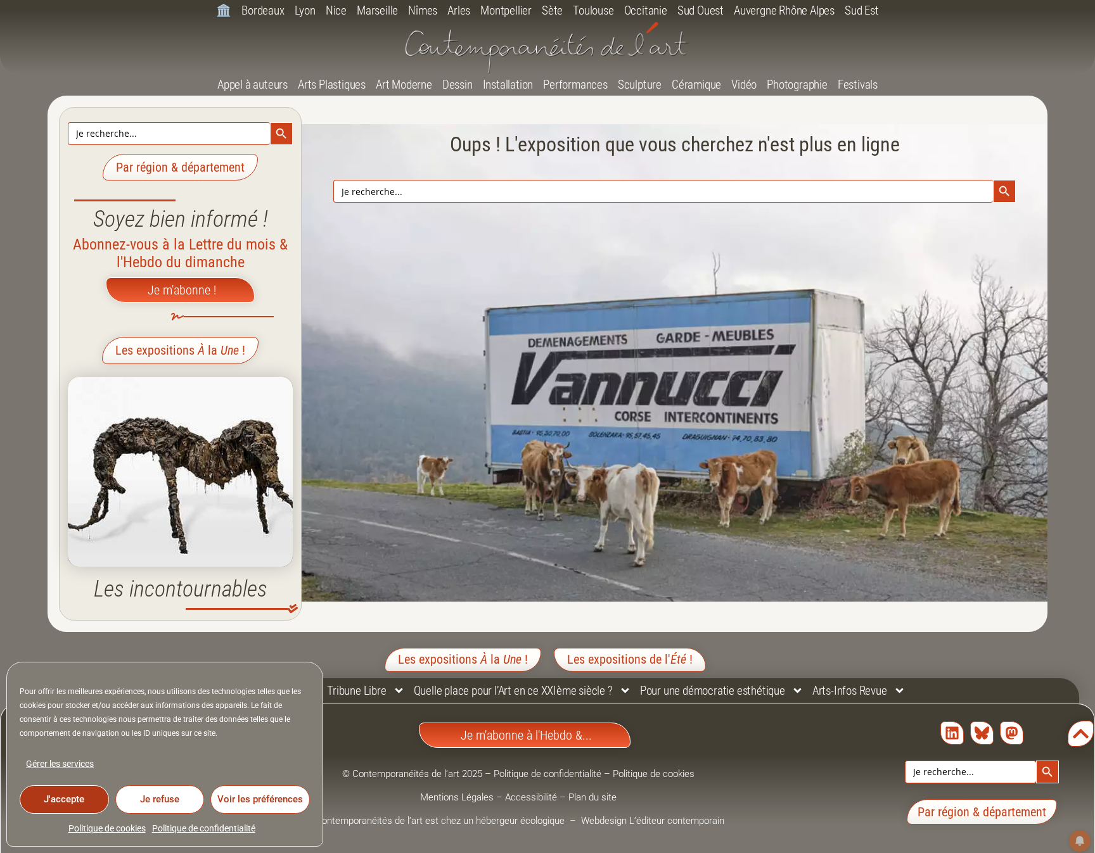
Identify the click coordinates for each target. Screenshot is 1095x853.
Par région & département (180, 167)
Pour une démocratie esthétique (712, 690)
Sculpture (640, 84)
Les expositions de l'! (630, 659)
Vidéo (744, 84)
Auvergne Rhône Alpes (784, 10)
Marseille (377, 10)
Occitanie (645, 10)
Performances (575, 84)
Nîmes (422, 10)
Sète (552, 10)
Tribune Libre (356, 690)
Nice (336, 10)
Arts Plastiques (332, 84)
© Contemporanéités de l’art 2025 (413, 774)
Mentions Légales (457, 797)
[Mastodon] (1011, 733)
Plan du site (592, 797)
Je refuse (159, 799)
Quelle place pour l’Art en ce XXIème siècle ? (513, 690)
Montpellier (506, 10)
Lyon (305, 10)
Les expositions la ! (180, 350)
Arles (458, 10)
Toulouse (593, 10)
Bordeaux (262, 10)
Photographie (797, 84)
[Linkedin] (952, 733)
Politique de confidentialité (203, 828)
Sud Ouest (700, 10)
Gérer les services (60, 764)
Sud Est (862, 10)
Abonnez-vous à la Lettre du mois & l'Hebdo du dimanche (180, 253)
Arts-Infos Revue (849, 690)
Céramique (696, 84)
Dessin (457, 84)
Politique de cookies (107, 828)
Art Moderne (404, 84)
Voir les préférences (260, 799)
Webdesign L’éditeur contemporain (652, 820)
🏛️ (223, 10)
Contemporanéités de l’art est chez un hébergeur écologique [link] (441, 820)
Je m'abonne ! (182, 290)
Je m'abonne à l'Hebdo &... (526, 735)
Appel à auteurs (252, 84)
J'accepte (64, 799)
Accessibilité (531, 797)
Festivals (858, 84)
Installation (508, 84)
